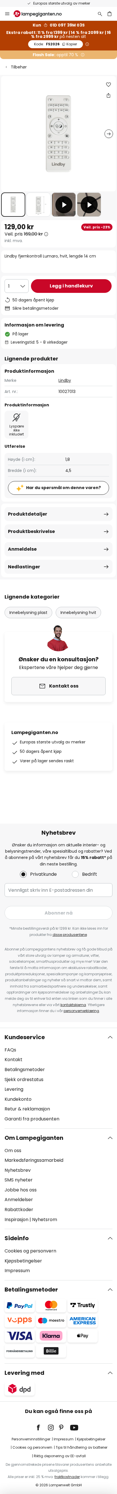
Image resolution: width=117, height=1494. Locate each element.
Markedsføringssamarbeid (34, 1160)
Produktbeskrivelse (31, 531)
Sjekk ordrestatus (24, 1079)
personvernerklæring (81, 1010)
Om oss (13, 1150)
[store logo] (41, 14)
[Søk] (100, 14)
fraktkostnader (67, 1476)
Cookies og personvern (30, 1251)
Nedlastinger (24, 566)
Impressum (17, 1270)
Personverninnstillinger (31, 1439)
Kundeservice (25, 1037)
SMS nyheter (19, 1180)
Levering (14, 1089)
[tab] (58, 1078)
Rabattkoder (19, 1209)
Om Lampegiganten (34, 1138)
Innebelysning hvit (78, 612)
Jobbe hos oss (21, 1190)
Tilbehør (19, 67)
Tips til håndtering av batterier (81, 1447)
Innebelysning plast (28, 612)
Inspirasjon (16, 1219)
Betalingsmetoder (25, 1069)
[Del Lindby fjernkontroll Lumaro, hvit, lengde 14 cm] (108, 95)
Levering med (24, 1373)
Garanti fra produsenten (32, 1119)
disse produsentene (70, 934)
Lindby (64, 380)
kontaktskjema (73, 1004)
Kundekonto (18, 1099)
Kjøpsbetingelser (23, 1261)
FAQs (10, 1050)
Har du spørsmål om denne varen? (63, 487)
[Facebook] (42, 1427)
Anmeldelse (22, 549)
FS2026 (55, 44)
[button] (13, 204)
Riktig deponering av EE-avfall (60, 1456)
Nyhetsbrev (18, 1170)
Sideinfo (17, 1238)
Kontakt (13, 1059)
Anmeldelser (19, 1199)
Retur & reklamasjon (27, 1109)
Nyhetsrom (44, 1219)
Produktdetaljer (27, 514)
